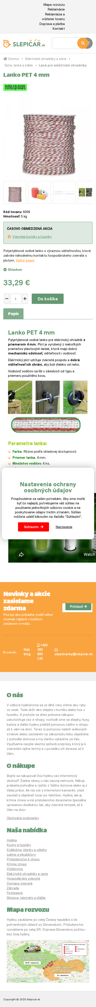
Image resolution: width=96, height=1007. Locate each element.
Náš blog (27, 651)
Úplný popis (25, 260)
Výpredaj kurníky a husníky (32, 237)
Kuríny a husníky (19, 845)
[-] (7, 299)
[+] (25, 299)
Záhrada (13, 888)
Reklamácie (56, 9)
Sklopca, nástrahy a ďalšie (26, 898)
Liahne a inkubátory (21, 854)
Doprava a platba (52, 24)
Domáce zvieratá (19, 883)
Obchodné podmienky (23, 818)
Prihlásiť (76, 606)
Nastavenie (64, 527)
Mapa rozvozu (54, 4)
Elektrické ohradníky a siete (45, 59)
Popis (13, 314)
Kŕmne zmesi (17, 864)
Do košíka (48, 298)
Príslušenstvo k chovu (23, 859)
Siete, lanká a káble (18, 65)
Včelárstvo (15, 869)
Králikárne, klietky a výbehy (27, 850)
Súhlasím (31, 527)
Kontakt (58, 28)
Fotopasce (15, 893)
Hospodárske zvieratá (23, 878)
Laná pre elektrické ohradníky (63, 65)
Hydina (12, 840)
